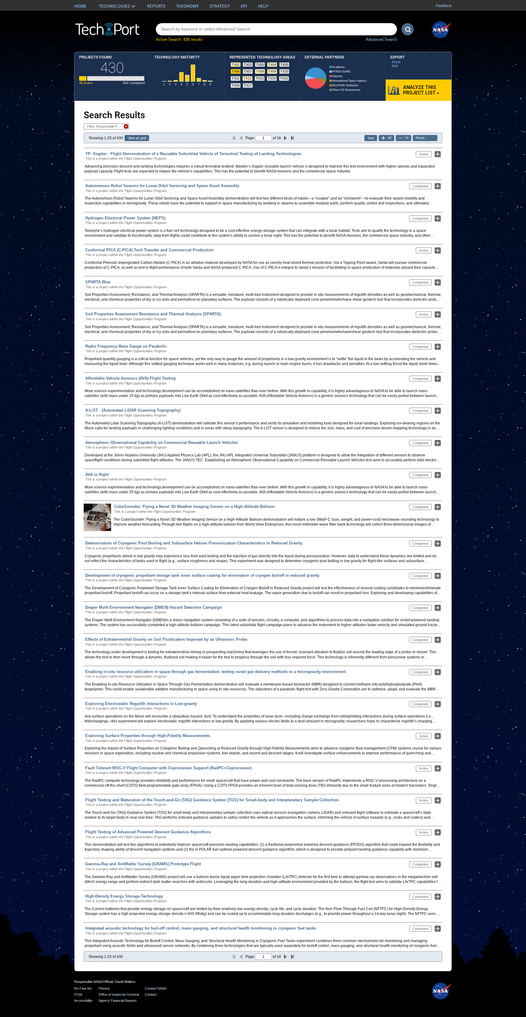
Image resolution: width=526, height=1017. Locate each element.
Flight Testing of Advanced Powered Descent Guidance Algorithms (148, 832)
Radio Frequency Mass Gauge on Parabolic (126, 346)
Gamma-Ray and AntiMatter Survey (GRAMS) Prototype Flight (143, 864)
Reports (156, 6)
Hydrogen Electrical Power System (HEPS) (125, 218)
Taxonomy (187, 6)
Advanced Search (381, 39)
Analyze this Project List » (421, 90)
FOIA (78, 994)
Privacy (104, 988)
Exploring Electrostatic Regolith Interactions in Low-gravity (141, 703)
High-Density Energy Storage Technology (124, 896)
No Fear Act (83, 988)
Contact (150, 994)
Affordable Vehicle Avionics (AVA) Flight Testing (130, 378)
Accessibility (83, 1000)
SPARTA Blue (97, 282)
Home (80, 6)
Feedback (444, 6)
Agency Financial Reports (118, 1000)
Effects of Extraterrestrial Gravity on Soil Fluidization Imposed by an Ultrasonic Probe (166, 639)
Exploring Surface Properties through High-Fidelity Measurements (147, 735)
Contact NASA (155, 988)
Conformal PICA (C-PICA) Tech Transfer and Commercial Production (149, 250)
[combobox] (276, 29)
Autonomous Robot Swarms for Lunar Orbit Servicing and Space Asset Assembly (162, 185)
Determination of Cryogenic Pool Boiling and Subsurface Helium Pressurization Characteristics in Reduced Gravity (193, 543)
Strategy (219, 6)
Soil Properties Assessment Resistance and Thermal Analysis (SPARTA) (153, 314)
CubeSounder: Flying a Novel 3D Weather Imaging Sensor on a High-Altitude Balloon (194, 506)
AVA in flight (97, 474)
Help (263, 6)
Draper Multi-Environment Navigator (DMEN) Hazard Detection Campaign (153, 607)
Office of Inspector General (119, 994)
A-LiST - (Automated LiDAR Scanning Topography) (133, 410)
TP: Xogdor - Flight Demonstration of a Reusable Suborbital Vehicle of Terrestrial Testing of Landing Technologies (193, 153)
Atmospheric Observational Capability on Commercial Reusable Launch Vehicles (161, 442)
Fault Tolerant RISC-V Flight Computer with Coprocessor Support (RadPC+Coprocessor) (168, 768)
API (243, 6)
